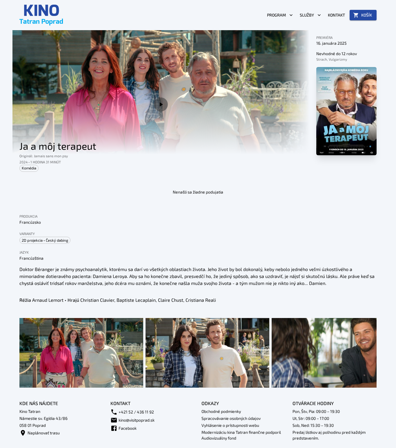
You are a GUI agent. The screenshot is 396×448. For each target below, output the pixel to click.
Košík (366, 14)
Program (276, 14)
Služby (307, 14)
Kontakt (336, 14)
